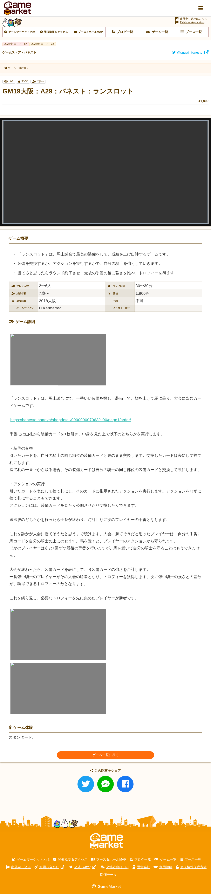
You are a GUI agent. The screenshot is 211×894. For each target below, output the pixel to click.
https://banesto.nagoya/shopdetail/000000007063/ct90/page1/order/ (70, 420)
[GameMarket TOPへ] (106, 841)
